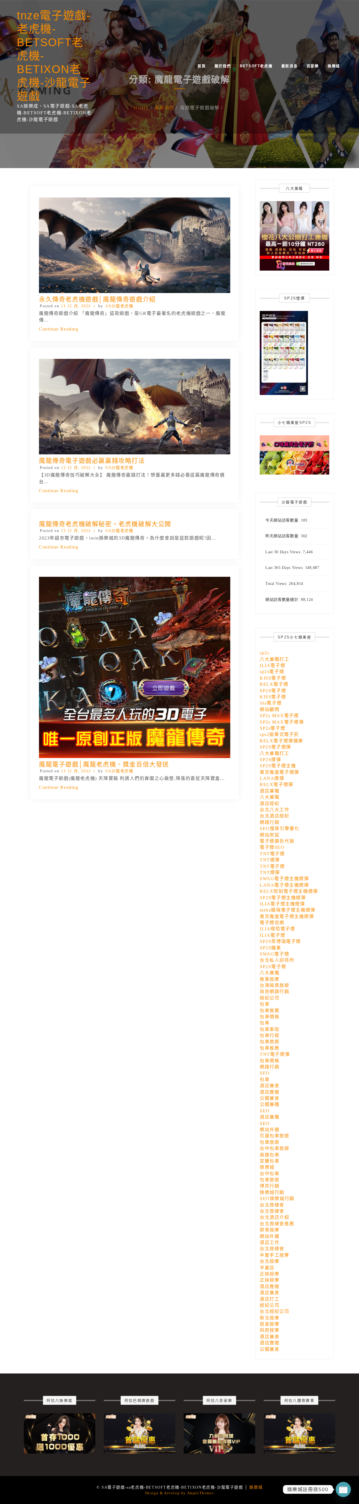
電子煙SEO (272, 847)
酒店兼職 (269, 791)
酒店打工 (269, 1299)
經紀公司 (269, 998)
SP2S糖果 (270, 947)
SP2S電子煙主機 (278, 765)
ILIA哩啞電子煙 (277, 928)
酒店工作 (269, 1242)
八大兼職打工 (274, 659)
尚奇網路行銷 (274, 991)
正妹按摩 (269, 1273)
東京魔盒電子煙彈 (279, 772)
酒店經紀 (269, 803)
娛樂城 (334, 66)
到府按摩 (269, 1330)
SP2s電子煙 (272, 728)
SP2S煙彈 (270, 759)
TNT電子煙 (272, 853)
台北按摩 (269, 1261)
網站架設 (269, 835)
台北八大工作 (274, 809)
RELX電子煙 (274, 684)
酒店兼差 (269, 1085)
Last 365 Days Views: (285, 568)
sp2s (264, 652)
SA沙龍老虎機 (119, 306)
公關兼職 (269, 1104)
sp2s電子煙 (272, 671)
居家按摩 (269, 1324)
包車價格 (269, 1016)
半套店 (267, 1267)
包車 (265, 1004)
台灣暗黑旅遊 (274, 985)
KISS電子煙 (273, 678)
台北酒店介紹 (274, 1217)
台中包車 (269, 1173)
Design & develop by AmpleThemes (179, 1493)
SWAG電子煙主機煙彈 (284, 878)
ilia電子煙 (271, 703)
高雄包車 (269, 1154)
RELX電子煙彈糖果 (281, 740)
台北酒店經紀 (274, 815)
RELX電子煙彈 (276, 784)
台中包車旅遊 (274, 1148)
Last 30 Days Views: (284, 552)
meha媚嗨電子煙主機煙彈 (288, 910)
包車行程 (269, 1035)
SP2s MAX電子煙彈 (282, 722)
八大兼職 (269, 797)
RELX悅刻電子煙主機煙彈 (289, 891)
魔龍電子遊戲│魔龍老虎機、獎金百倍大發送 (104, 764)
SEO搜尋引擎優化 (279, 828)
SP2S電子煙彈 (275, 747)
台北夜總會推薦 (277, 1223)
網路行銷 (269, 822)
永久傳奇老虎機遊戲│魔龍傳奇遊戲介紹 (97, 299)
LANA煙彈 (272, 778)
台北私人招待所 (277, 960)
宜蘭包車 (269, 1161)
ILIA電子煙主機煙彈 (282, 903)
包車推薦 (269, 1010)
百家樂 (313, 66)
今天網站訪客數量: (283, 520)
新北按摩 (269, 1317)
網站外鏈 (269, 1129)
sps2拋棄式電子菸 (279, 734)
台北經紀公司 (274, 1311)
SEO (265, 1073)
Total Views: (277, 584)
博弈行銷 (269, 1186)
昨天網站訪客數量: (283, 536)
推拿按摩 (269, 979)
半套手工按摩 (274, 1255)
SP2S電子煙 (273, 690)
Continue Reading (59, 329)
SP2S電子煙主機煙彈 (283, 897)
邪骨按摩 (269, 1230)
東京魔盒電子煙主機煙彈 (287, 916)
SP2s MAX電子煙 (279, 715)
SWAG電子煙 (274, 954)
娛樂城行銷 (272, 1192)
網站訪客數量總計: (283, 600)
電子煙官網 (272, 922)
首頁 (201, 66)
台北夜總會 (272, 1205)
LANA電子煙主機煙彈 (284, 885)
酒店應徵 (269, 1092)
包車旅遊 (269, 1041)
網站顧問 (269, 709)
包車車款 (269, 1029)
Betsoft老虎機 (256, 66)
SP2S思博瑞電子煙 (280, 941)
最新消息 (289, 66)
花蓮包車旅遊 (274, 1135)
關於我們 (223, 66)
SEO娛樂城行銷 (277, 1198)
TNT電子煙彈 (275, 1054)
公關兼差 (269, 1098)
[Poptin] (343, 1489)
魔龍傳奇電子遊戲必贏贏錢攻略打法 (92, 460)
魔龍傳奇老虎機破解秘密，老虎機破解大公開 (105, 523)
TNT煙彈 (270, 859)
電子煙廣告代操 (277, 841)
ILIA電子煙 (272, 665)
